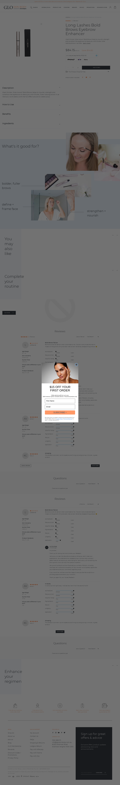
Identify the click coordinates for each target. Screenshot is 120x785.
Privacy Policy (59, 418)
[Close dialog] (76, 364)
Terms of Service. (68, 418)
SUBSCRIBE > (60, 412)
